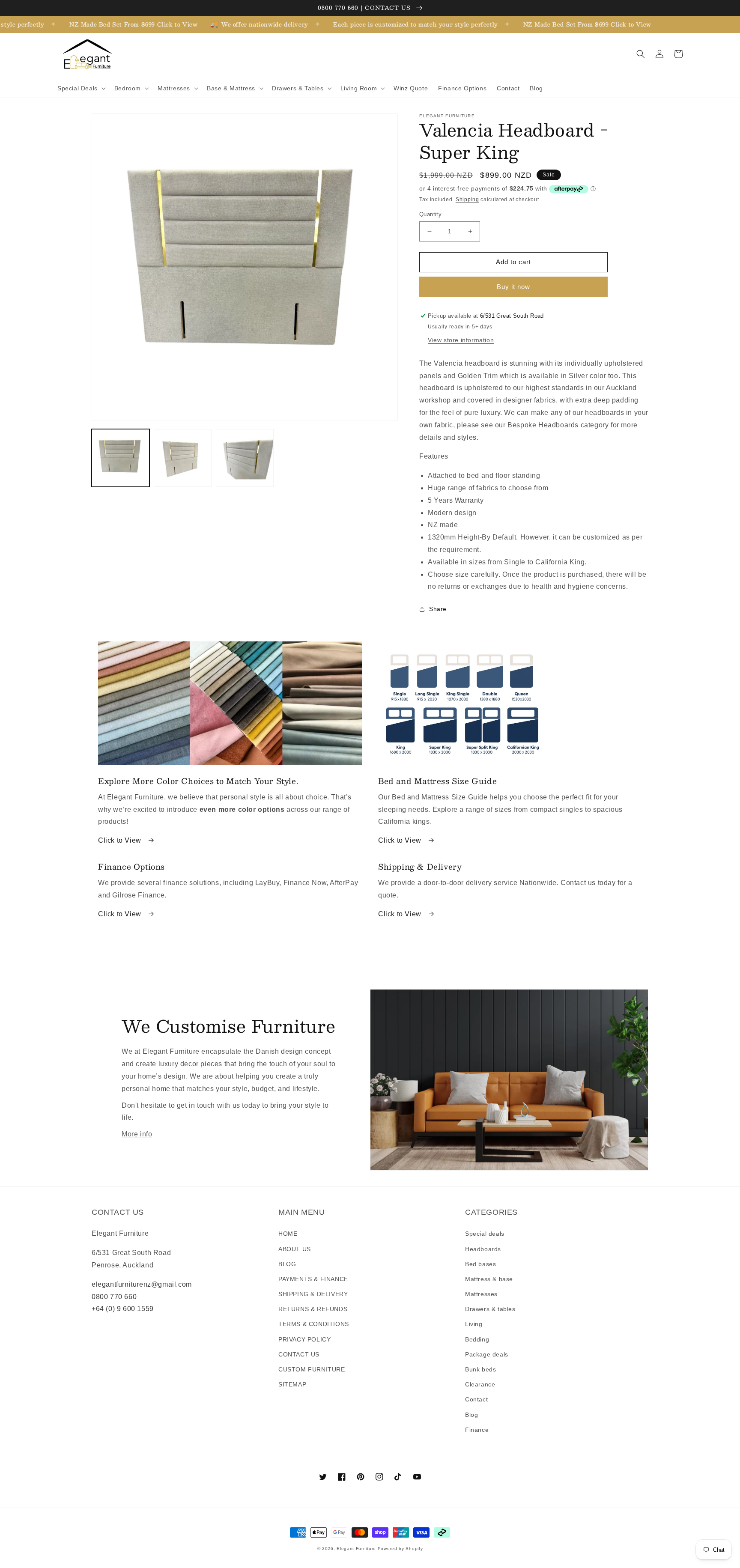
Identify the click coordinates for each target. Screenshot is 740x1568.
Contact (476, 1399)
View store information (461, 340)
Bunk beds (480, 1369)
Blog (471, 1414)
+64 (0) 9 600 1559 (123, 1308)
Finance (477, 1429)
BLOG (287, 1264)
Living (474, 1324)
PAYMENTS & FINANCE (313, 1279)
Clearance (480, 1384)
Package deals (486, 1354)
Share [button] (438, 608)
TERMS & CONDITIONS (313, 1324)
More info (137, 1134)
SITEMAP (292, 1384)
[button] (80, 88)
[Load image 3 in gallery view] (245, 458)
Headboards (483, 1249)
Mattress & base (489, 1279)
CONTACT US (298, 1354)
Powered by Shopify (400, 1548)
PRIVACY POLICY (304, 1339)
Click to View (120, 840)
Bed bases (480, 1264)
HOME (287, 1233)
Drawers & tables (490, 1309)
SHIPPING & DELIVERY (313, 1294)
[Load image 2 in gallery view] (183, 458)
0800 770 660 (114, 1296)
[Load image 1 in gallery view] (120, 458)
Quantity (430, 214)
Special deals (484, 1233)
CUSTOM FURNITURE (311, 1369)
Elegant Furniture (356, 1548)
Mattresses (481, 1294)
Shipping (467, 200)
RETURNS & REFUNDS (312, 1309)
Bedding (477, 1339)
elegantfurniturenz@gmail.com (142, 1284)
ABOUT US (294, 1249)
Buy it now (513, 286)
